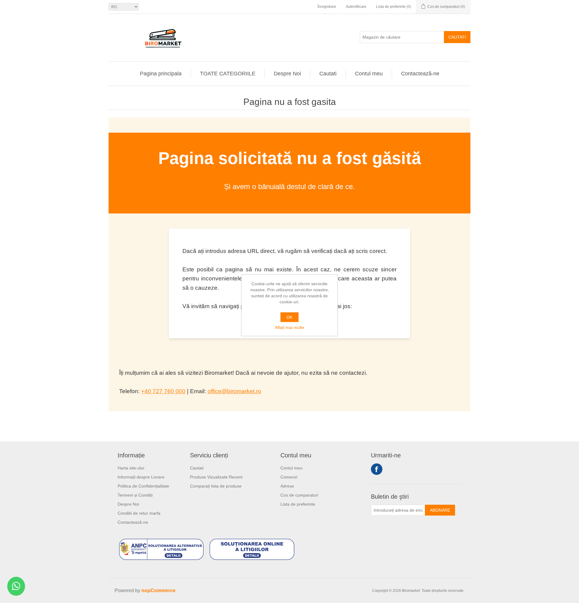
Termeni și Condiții (135, 495)
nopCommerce (158, 590)
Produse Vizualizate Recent (216, 477)
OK (289, 317)
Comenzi (288, 477)
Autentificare (356, 7)
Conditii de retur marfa (139, 513)
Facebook (376, 469)
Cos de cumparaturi (299, 495)
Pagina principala (161, 74)
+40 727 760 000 (163, 391)
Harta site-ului (131, 468)
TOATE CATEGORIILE (227, 74)
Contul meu (369, 74)
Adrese (287, 486)
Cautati (457, 37)
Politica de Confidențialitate (143, 486)
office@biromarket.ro (234, 391)
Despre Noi (287, 74)
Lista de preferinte (297, 504)
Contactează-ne (420, 74)
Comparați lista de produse (216, 486)
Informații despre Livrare (141, 477)
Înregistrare (327, 7)
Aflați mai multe (289, 327)
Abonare (440, 510)
